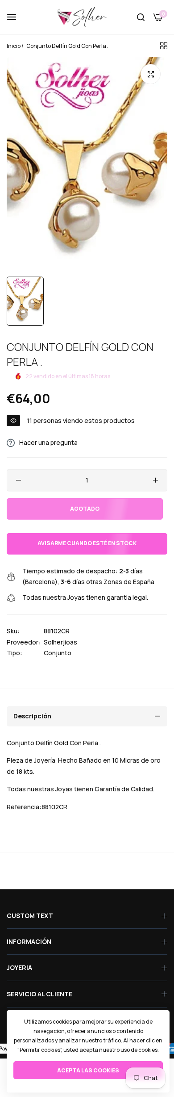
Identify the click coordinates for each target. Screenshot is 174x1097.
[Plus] (155, 480)
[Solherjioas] (87, 17)
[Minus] (18, 480)
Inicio (14, 46)
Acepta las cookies (88, 1070)
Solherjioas (60, 642)
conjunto (57, 653)
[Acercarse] (151, 74)
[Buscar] (141, 17)
